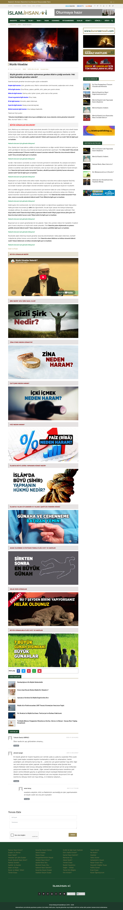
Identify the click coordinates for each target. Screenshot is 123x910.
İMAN (39, 20)
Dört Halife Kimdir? (70, 852)
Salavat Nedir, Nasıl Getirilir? (102, 164)
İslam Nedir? (12, 855)
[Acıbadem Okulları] (99, 193)
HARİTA (24, 6)
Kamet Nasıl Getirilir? (70, 855)
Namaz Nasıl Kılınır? (15, 850)
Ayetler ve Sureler (14, 865)
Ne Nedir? (94, 852)
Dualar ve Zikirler (14, 852)
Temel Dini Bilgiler (69, 870)
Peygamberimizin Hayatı (44, 857)
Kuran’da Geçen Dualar (44, 870)
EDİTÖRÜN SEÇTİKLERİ (93, 143)
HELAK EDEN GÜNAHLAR (18, 589)
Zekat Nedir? (67, 860)
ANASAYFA (13, 20)
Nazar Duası (40, 855)
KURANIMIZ (55, 20)
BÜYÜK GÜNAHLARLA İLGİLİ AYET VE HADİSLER (26, 630)
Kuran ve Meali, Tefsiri (16, 870)
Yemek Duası (67, 862)
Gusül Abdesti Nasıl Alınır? (17, 860)
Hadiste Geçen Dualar (43, 873)
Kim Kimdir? (67, 873)
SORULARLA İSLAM (33, 69)
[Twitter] (98, 6)
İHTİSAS (22, 20)
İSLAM (30, 20)
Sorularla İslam (44, 69)
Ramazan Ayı (67, 857)
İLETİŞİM (38, 6)
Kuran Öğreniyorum (97, 873)
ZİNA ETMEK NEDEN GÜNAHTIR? (21, 342)
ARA (33, 6)
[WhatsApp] (107, 6)
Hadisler (93, 855)
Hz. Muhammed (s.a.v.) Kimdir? (103, 172)
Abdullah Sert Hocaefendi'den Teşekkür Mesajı (102, 181)
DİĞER (107, 20)
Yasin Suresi (94, 850)
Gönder (73, 834)
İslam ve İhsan (13, 249)
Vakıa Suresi (94, 857)
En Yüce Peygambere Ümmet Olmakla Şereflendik (102, 85)
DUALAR (79, 20)
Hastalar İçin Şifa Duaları (17, 857)
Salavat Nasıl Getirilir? (44, 868)
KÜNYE (10, 6)
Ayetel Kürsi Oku (41, 862)
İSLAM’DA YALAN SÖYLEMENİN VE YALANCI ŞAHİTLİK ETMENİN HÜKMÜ (35, 507)
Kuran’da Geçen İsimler (44, 850)
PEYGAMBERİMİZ (68, 20)
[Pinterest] (110, 6)
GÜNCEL (98, 20)
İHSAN (47, 20)
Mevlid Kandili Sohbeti (100, 108)
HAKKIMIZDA (17, 6)
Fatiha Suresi (95, 868)
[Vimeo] (60, 893)
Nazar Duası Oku (96, 862)
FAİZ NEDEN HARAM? (17, 424)
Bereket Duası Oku (42, 865)
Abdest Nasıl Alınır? (43, 860)
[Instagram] (101, 6)
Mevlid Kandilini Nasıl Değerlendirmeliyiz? (100, 93)
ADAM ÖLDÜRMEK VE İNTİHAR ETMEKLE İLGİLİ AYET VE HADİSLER (33, 548)
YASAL (29, 6)
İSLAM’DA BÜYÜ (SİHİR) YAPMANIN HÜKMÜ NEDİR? (28, 466)
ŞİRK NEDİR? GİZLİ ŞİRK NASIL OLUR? (23, 301)
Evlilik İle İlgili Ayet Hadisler (73, 850)
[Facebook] (95, 6)
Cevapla (16, 745)
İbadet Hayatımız (69, 865)
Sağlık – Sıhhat (68, 868)
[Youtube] (104, 6)
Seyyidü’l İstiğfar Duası (98, 865)
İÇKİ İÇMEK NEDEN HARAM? (19, 383)
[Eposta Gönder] (39, 671)
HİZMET (88, 20)
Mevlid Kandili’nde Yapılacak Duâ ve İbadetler (102, 101)
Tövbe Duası (12, 873)
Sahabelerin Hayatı (97, 860)
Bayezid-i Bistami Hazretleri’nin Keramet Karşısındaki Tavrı (29, 2)
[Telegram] (112, 6)
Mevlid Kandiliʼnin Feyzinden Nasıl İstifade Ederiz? (102, 116)
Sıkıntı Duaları (41, 852)
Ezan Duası (94, 870)
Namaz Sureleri (13, 862)
